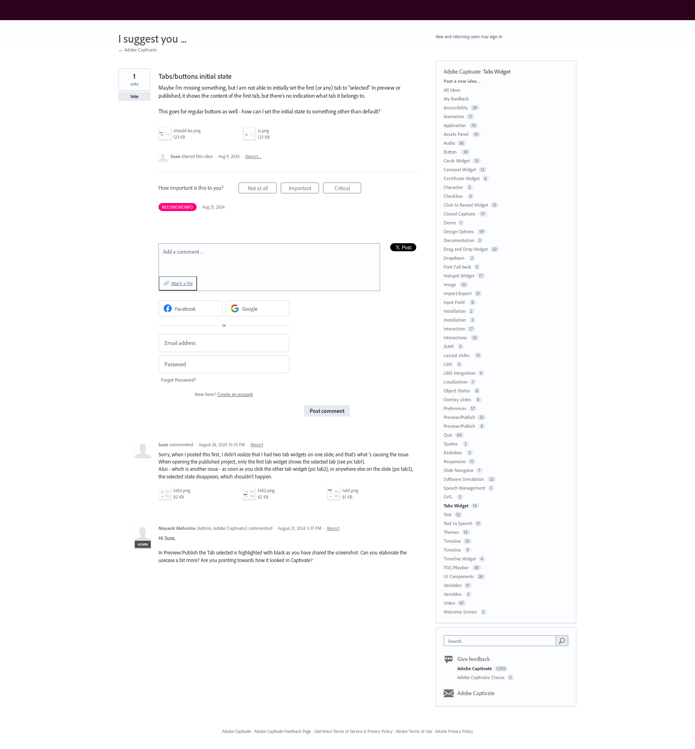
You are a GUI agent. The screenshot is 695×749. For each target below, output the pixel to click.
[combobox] (502, 641)
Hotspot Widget (459, 276)
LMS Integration (459, 373)
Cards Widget (457, 161)
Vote (134, 96)
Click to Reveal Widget (466, 205)
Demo (450, 223)
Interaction (454, 329)
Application (455, 125)
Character (454, 187)
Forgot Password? (178, 380)
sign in (496, 36)
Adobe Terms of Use (414, 731)
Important (304, 189)
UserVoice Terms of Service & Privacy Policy (353, 731)
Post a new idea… (462, 81)
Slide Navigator (459, 470)
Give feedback (473, 659)
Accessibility (456, 108)
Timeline (452, 541)
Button (451, 152)
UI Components (459, 576)
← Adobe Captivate (137, 50)
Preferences (455, 408)
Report (257, 444)
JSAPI (449, 346)
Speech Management (464, 488)
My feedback (456, 99)
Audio (449, 143)
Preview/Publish (459, 417)
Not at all (262, 189)
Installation (455, 311)
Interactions (456, 337)
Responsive (455, 461)
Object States (457, 391)
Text (448, 514)
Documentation (459, 240)
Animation (454, 116)
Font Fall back (457, 267)
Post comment (327, 411)
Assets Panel (457, 134)
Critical (348, 189)
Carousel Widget (460, 169)
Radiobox (454, 452)
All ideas (452, 90)
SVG (449, 497)
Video (449, 603)
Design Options (459, 231)
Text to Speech (458, 523)
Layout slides (458, 355)
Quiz (448, 435)
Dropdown (455, 258)
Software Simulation (464, 479)
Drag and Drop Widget (466, 249)
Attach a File (182, 283)
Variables (453, 585)
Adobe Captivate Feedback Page (282, 731)
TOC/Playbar (457, 567)
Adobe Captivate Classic (481, 677)
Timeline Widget (460, 559)
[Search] (561, 640)
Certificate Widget (462, 178)
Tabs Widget (496, 71)
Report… (253, 156)
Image (450, 284)
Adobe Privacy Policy (454, 731)
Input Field (455, 302)
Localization (455, 382)
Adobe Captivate (462, 71)
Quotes (452, 444)
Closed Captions (460, 214)
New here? (224, 394)
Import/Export (458, 293)
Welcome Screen (461, 612)
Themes (451, 532)
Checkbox (454, 196)
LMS (449, 364)
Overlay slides (458, 399)
